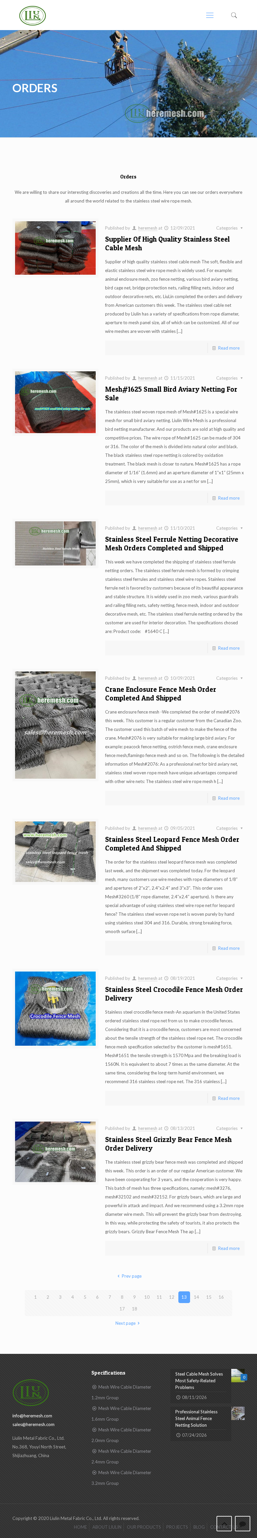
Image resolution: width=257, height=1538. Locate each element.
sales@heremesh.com (33, 1424)
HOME (80, 1527)
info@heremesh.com (32, 1415)
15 (208, 1297)
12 (171, 1297)
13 (184, 1297)
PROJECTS (177, 1527)
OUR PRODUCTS (144, 1527)
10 (147, 1297)
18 (134, 1308)
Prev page (131, 1276)
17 (122, 1308)
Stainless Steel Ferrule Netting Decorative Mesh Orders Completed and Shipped (171, 543)
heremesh (147, 228)
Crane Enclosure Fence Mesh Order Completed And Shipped (160, 693)
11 (159, 1297)
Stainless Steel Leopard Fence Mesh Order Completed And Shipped (172, 843)
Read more (229, 348)
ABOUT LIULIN (106, 1527)
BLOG (199, 1527)
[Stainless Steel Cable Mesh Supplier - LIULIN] (32, 15)
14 (196, 1297)
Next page (125, 1323)
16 (221, 1297)
